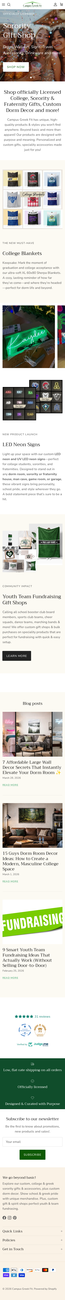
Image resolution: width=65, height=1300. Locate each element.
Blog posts (32, 703)
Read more (10, 785)
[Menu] (3, 4)
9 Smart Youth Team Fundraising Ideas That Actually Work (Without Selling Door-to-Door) (27, 957)
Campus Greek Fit (22, 1289)
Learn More (16, 656)
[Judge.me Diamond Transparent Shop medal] (25, 1030)
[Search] (10, 4)
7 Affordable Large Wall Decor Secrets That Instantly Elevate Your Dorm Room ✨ (32, 767)
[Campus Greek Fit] (32, 5)
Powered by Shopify (45, 1289)
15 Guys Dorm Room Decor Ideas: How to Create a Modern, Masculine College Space (31, 861)
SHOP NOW (32, 55)
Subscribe (32, 1155)
